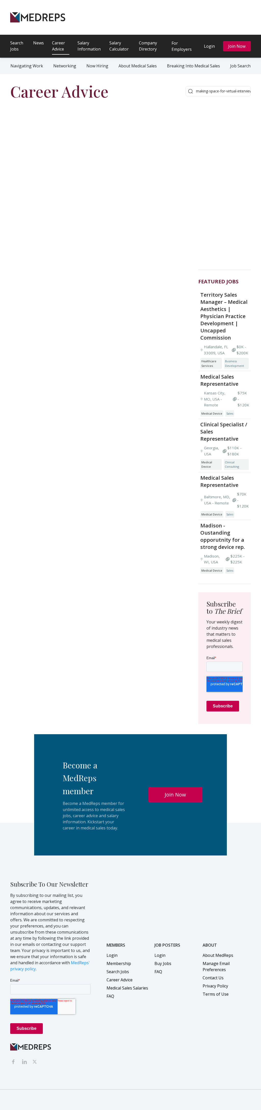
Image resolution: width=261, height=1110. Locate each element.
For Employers (182, 46)
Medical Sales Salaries (127, 988)
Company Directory (148, 46)
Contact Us (213, 978)
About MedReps (218, 955)
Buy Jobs (162, 963)
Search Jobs (16, 46)
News (38, 43)
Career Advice (58, 46)
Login (209, 46)
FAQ (110, 996)
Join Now (236, 46)
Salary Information (89, 46)
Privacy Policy (215, 986)
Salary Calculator (119, 46)
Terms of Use (216, 994)
